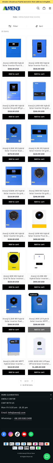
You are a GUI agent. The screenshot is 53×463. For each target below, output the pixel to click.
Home (15, 17)
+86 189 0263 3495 (23, 418)
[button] (50, 8)
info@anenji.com (17, 412)
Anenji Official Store (28, 453)
